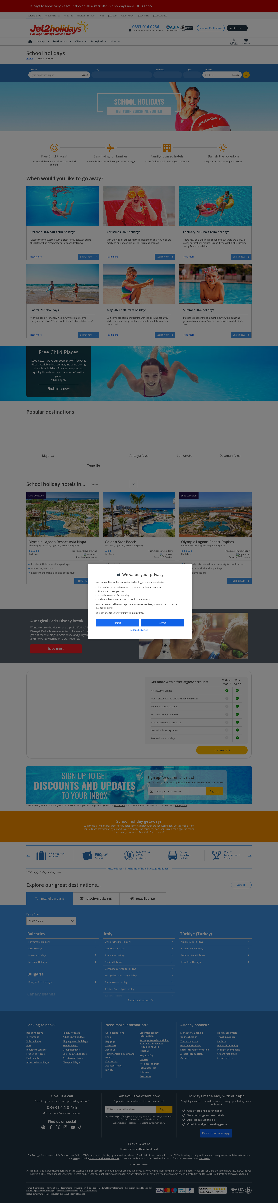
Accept (162, 622)
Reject (117, 622)
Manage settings (139, 629)
